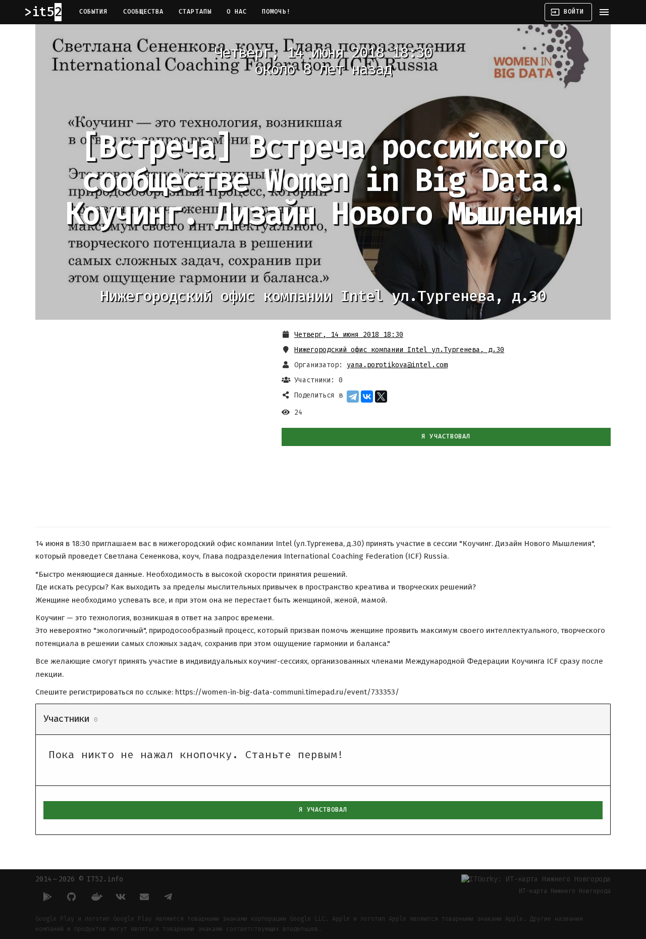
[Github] (72, 896)
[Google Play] (47, 896)
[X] (381, 396)
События (93, 11)
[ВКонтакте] (367, 396)
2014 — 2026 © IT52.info (79, 879)
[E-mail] (144, 896)
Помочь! (276, 11)
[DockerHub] (96, 896)
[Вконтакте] (120, 896)
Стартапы (195, 11)
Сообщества (143, 11)
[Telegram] (353, 396)
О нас (237, 11)
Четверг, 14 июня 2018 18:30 (348, 334)
